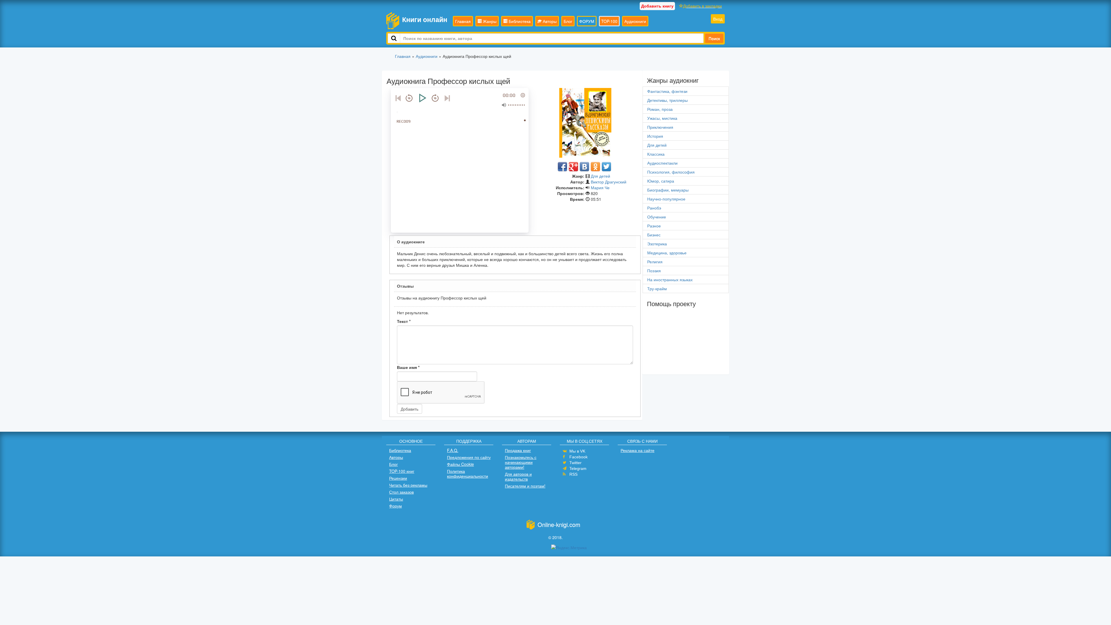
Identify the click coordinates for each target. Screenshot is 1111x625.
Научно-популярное (666, 199)
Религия (655, 261)
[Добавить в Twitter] (606, 166)
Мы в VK (577, 451)
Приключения (660, 127)
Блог (568, 21)
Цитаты (396, 499)
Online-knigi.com (559, 524)
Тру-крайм (657, 288)
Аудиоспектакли (662, 163)
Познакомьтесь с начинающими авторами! (520, 462)
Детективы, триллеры (667, 100)
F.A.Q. (452, 450)
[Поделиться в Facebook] (562, 166)
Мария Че (600, 187)
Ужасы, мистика (662, 118)
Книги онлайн (424, 19)
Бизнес (654, 235)
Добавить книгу (657, 6)
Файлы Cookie (460, 464)
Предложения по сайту (469, 457)
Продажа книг (518, 450)
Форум (395, 506)
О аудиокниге (411, 242)
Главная (463, 21)
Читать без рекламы (408, 485)
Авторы (549, 21)
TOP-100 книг (401, 471)
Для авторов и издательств (518, 476)
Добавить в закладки (702, 6)
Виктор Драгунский (608, 182)
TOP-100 (609, 21)
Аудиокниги (635, 21)
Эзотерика (657, 244)
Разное (654, 226)
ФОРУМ (586, 21)
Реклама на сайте (637, 450)
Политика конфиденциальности (467, 473)
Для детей (600, 176)
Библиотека (519, 21)
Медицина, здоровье (667, 252)
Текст (404, 321)
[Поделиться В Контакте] (584, 166)
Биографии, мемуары (668, 190)
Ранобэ (654, 208)
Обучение (656, 217)
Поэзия (654, 270)
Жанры (489, 21)
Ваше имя (408, 367)
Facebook (578, 457)
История (655, 136)
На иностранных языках (670, 279)
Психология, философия (671, 172)
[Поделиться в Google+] (573, 166)
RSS (573, 474)
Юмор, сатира (660, 181)
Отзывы (405, 286)
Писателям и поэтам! (525, 486)
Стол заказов (401, 492)
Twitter (575, 463)
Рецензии (398, 478)
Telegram (577, 468)
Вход (717, 19)
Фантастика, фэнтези (667, 91)
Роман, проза (660, 109)
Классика (656, 154)
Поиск (714, 38)
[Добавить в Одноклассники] (595, 166)
